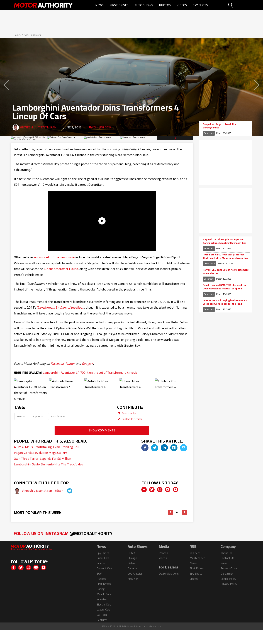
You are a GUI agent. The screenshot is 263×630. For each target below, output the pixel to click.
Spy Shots (200, 5)
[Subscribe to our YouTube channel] (167, 489)
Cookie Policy (228, 578)
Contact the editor (131, 418)
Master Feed (197, 558)
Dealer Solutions (169, 573)
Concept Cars (104, 568)
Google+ (87, 364)
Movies (21, 416)
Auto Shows (144, 5)
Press (224, 563)
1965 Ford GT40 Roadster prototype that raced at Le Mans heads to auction (225, 256)
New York (133, 578)
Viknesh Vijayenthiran (38, 127)
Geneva (132, 568)
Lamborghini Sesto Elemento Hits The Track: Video (48, 464)
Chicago (132, 558)
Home (17, 35)
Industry (102, 599)
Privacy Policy (229, 583)
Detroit (132, 563)
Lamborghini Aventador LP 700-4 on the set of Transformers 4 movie (90, 372)
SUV (99, 573)
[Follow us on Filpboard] (175, 489)
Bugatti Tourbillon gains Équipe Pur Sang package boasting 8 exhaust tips (224, 241)
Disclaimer (227, 573)
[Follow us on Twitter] (152, 489)
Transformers (58, 416)
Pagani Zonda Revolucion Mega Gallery (40, 453)
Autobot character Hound (61, 269)
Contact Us (227, 558)
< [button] (170, 512)
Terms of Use (229, 568)
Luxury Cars (103, 609)
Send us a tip (128, 413)
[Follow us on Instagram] (159, 489)
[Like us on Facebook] (144, 489)
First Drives (119, 5)
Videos (182, 5)
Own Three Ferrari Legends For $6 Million (42, 458)
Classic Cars (209, 264)
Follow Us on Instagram (63, 533)
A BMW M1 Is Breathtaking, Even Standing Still (46, 447)
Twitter (69, 364)
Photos (165, 5)
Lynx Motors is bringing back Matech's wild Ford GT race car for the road (225, 302)
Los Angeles (135, 573)
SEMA (131, 553)
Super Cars (103, 558)
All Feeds (195, 553)
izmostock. (156, 626)
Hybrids (101, 578)
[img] (144, 447)
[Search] (239, 5)
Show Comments (102, 430)
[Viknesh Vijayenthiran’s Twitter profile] (66, 491)
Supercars (35, 35)
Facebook (57, 364)
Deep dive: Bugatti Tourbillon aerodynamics (220, 126)
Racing (101, 589)
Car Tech (102, 614)
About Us (226, 553)
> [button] (185, 512)
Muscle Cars (104, 594)
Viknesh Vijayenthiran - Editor (43, 491)
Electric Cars (104, 604)
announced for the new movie (54, 257)
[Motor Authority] (43, 5)
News (99, 5)
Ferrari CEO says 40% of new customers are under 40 (226, 271)
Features (102, 619)
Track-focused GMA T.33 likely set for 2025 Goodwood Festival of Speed (224, 286)
